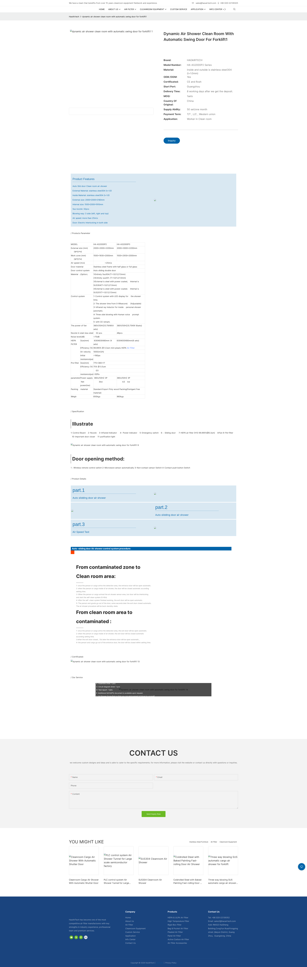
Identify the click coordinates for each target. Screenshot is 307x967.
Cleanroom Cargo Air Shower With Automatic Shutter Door (84, 881)
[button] (225, 9)
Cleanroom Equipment (228, 842)
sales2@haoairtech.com (225, 921)
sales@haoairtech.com (205, 3)
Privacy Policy (170, 963)
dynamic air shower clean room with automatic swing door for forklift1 (114, 16)
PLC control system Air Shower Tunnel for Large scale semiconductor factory (118, 882)
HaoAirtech (74, 16)
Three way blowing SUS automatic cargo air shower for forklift (222, 882)
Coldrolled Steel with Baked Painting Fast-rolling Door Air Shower (188, 882)
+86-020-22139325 (229, 3)
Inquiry (172, 140)
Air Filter (131, 348)
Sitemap (159, 963)
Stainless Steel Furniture (198, 842)
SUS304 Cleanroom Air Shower (150, 881)
